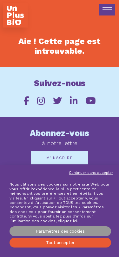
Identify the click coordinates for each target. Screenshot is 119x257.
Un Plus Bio (15, 15)
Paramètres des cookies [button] (60, 231)
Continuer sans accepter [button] (91, 173)
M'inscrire (59, 158)
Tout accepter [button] (60, 242)
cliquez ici (67, 221)
